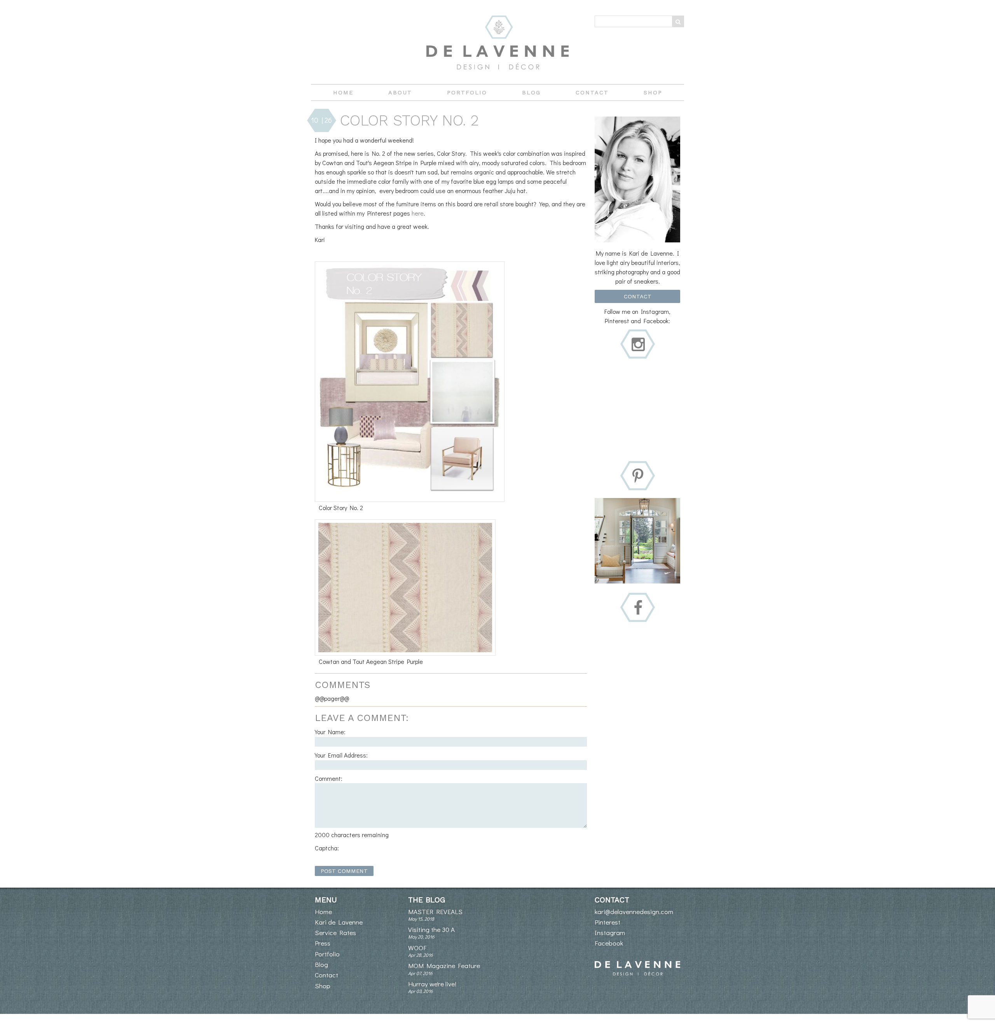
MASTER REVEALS (435, 911)
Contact (592, 92)
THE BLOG (426, 899)
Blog (531, 92)
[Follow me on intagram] (638, 345)
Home (343, 92)
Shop (653, 92)
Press (322, 943)
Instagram (610, 932)
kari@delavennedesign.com (634, 911)
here (418, 213)
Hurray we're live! (432, 983)
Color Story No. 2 (409, 120)
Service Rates (335, 932)
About (400, 92)
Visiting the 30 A (431, 929)
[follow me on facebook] (638, 608)
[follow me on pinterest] (638, 476)
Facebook (609, 943)
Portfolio (467, 92)
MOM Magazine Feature (444, 965)
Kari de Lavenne (339, 922)
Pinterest (607, 922)
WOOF (417, 947)
